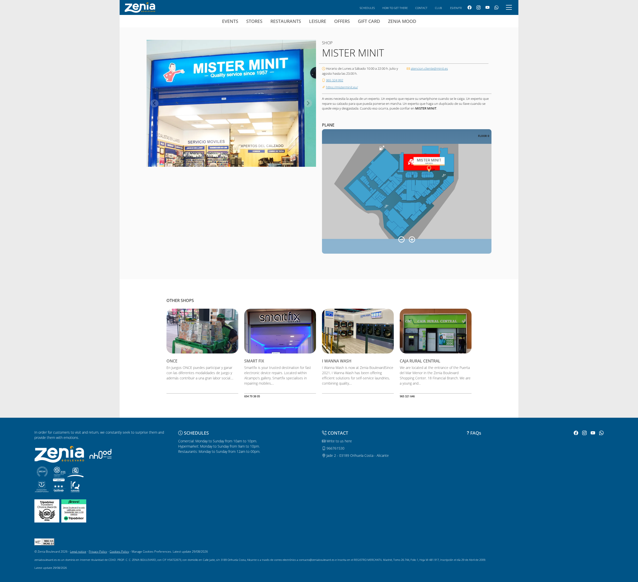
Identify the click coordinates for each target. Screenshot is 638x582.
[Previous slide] (155, 103)
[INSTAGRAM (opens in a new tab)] (478, 7)
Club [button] (438, 8)
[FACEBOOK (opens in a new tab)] (470, 7)
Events (230, 21)
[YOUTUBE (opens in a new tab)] (487, 7)
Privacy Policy (98, 551)
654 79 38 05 (252, 396)
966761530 (334, 448)
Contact (421, 8)
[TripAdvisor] (46, 510)
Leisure (317, 21)
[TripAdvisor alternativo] (73, 510)
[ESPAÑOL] (140, 7)
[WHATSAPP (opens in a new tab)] (496, 7)
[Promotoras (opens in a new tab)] (100, 453)
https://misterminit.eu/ (342, 87)
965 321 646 (407, 396)
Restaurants (285, 21)
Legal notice (78, 551)
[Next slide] (308, 103)
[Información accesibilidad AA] (44, 541)
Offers (342, 21)
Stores (254, 21)
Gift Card (369, 21)
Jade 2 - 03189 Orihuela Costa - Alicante (357, 455)
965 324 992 (334, 80)
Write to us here (338, 441)
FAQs (475, 433)
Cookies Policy (119, 551)
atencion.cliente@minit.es (429, 68)
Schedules (367, 8)
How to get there (395, 8)
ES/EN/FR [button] (456, 8)
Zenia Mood (402, 21)
